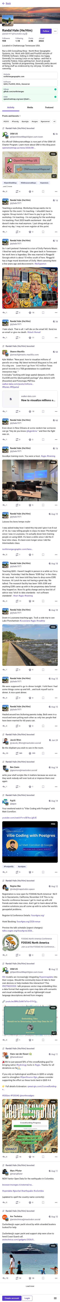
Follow (46, 31)
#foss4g (15, 121)
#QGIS (6, 121)
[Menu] (55, 31)
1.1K (17, 41)
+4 (54, 121)
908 (4, 41)
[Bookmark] (43, 191)
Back (8, 3)
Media (30, 107)
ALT (54, 176)
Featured (49, 107)
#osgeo (35, 121)
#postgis (25, 121)
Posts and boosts (10, 116)
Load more (30, 1286)
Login (27, 1298)
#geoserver (45, 121)
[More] (56, 191)
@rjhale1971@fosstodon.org (13, 34)
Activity (10, 107)
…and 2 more (7, 186)
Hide (53, 154)
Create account (12, 1298)
